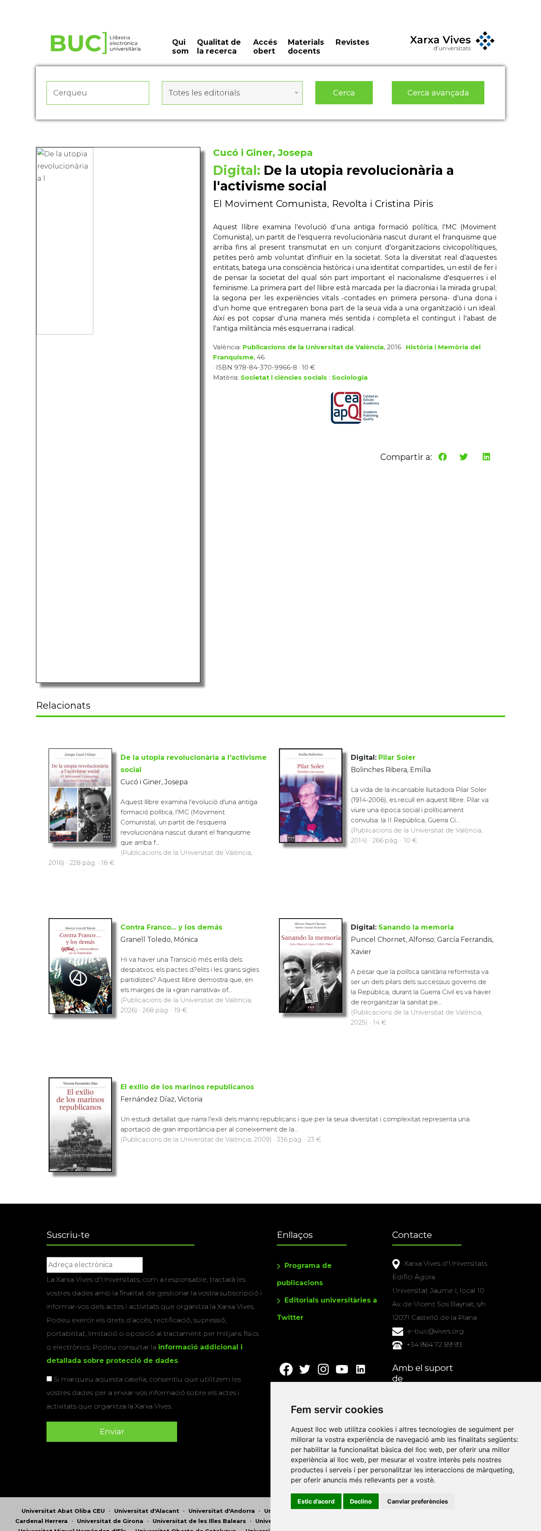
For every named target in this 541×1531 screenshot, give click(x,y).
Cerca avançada (438, 93)
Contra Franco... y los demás (171, 927)
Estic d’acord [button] (316, 1501)
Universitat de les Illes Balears (199, 1520)
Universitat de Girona (110, 1520)
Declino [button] (361, 1501)
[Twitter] (463, 457)
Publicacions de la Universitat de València (313, 347)
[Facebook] (442, 457)
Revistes (352, 42)
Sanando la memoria (416, 927)
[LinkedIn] (486, 457)
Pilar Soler (396, 757)
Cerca (344, 93)
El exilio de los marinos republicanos (187, 1087)
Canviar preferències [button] (417, 1501)
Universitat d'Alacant (146, 1510)
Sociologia (350, 377)
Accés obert (265, 46)
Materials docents (306, 46)
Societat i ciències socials (283, 377)
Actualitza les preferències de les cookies (80, 6)
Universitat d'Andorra (222, 1510)
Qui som (180, 46)
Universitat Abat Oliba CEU (63, 1510)
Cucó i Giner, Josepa (263, 152)
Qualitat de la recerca (219, 46)
